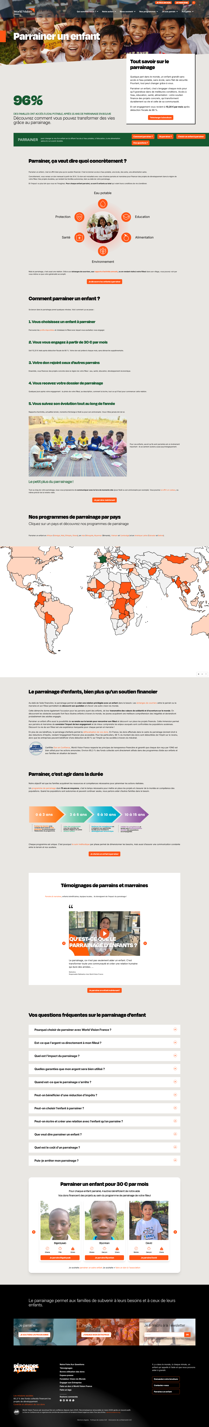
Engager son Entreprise (71, 1382)
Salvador (152, 535)
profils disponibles (47, 330)
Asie (83, 535)
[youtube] (64, 1400)
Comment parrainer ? (143, 136)
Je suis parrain (168, 11)
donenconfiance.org (113, 1412)
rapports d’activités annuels (106, 271)
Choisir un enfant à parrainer (191, 136)
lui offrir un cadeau (168, 490)
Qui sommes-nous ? (86, 11)
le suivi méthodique (80, 844)
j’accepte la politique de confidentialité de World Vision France (169, 1339)
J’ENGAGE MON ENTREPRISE (96, 1334)
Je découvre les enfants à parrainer (104, 281)
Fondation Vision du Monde (73, 1379)
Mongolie (89, 535)
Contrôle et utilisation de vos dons (29, 1404)
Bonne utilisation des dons (72, 1371)
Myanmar (98, 535)
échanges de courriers (147, 703)
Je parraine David (149, 1257)
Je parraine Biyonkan (104, 1257)
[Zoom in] (198, 674)
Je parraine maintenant (104, 500)
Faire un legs (65, 1390)
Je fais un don (163, 2)
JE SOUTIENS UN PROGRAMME (34, 1334)
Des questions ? (140, 143)
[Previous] (64, 943)
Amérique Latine (141, 535)
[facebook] (67, 1400)
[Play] (104, 933)
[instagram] (61, 1400)
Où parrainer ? (165, 136)
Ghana (75, 535)
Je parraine (182, 2)
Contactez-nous (161, 1385)
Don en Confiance (62, 747)
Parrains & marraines (53, 896)
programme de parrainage (44, 788)
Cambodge (124, 535)
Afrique (49, 535)
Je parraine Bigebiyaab (60, 1257)
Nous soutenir (126, 11)
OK (187, 1334)
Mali (62, 535)
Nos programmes (147, 11)
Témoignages (66, 1368)
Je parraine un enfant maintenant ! (104, 990)
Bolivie (160, 535)
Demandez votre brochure (166, 1379)
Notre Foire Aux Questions (72, 1364)
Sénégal (57, 535)
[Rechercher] (193, 2)
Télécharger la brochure (161, 117)
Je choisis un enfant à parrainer (104, 854)
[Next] (145, 943)
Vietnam (114, 535)
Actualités (186, 11)
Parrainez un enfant (163, 1391)
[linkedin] (70, 1400)
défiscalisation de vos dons (95, 732)
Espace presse (66, 1375)
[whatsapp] (73, 1400)
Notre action (108, 11)
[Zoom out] (202, 674)
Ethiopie (68, 535)
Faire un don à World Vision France (76, 1386)
